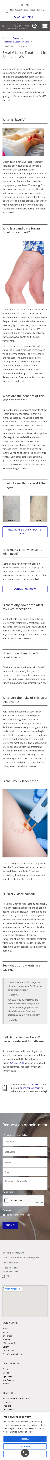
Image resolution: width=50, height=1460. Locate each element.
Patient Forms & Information (15, 1398)
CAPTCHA (7, 1192)
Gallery (5, 1346)
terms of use (24, 1214)
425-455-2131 (25, 17)
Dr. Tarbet (7, 1336)
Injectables (7, 1376)
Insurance (6, 1402)
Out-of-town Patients (12, 1354)
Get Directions (10, 1262)
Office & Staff (8, 1343)
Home (5, 1328)
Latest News (8, 1409)
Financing (6, 1405)
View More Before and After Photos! (25, 531)
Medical (5, 1372)
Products (6, 1383)
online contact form (30, 1087)
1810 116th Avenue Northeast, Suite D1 (22, 1257)
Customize (25, 1446)
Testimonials (8, 1350)
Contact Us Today (25, 588)
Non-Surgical (8, 1380)
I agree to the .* (19, 1214)
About (5, 1332)
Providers (6, 1339)
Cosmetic (6, 1369)
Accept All (25, 1438)
